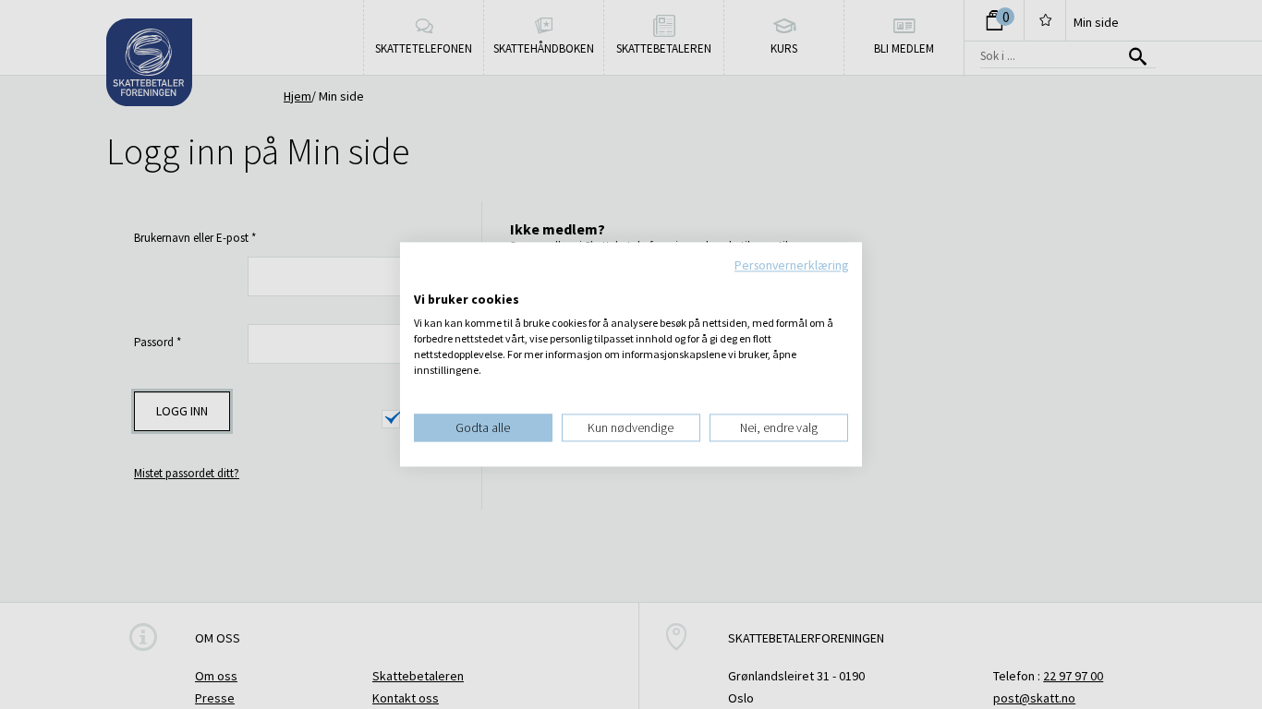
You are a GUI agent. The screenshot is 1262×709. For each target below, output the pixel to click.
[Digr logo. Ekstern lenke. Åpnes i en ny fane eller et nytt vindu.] (426, 280)
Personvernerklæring (791, 265)
